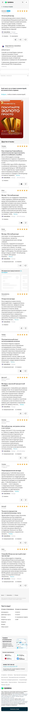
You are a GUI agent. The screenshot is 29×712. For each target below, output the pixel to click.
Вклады (13, 177)
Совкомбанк (9, 595)
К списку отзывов (8, 6)
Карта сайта (4, 682)
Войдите (3, 94)
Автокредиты (4, 612)
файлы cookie (18, 698)
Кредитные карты (6, 619)
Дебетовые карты (6, 614)
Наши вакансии (22, 682)
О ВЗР (16, 619)
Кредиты (3, 622)
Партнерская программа (20, 675)
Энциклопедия (23, 679)
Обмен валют (4, 627)
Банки (2, 595)
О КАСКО (17, 612)
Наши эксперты (13, 682)
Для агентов (4, 677)
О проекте (4, 675)
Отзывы (16, 595)
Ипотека (3, 617)
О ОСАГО (17, 614)
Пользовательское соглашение (17, 677)
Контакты (10, 675)
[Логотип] (14, 688)
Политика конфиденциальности (9, 679)
